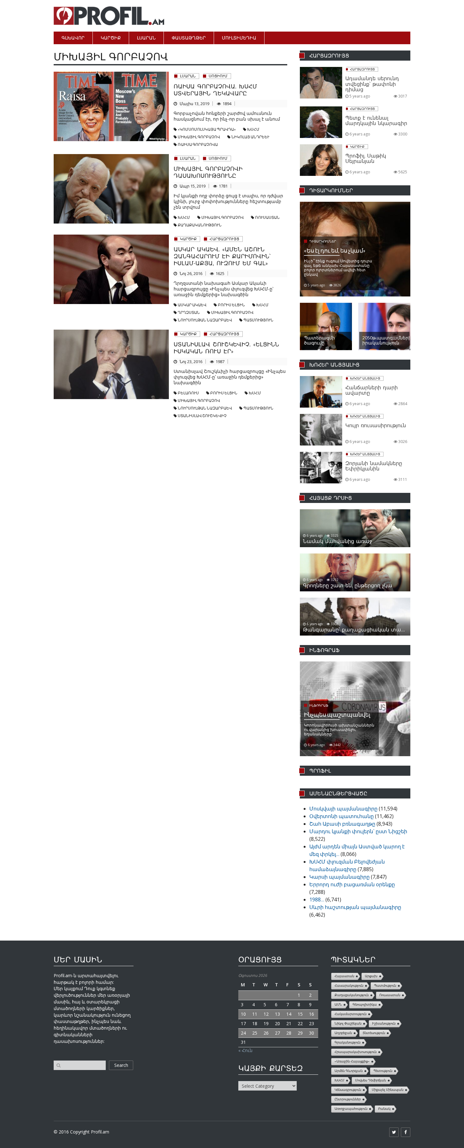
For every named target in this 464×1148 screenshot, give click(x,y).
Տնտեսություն (374, 1033)
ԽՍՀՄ (253, 129)
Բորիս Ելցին (231, 304)
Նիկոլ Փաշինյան (348, 1023)
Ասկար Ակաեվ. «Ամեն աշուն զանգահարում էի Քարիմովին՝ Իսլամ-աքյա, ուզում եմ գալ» (222, 256)
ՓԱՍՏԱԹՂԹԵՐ (189, 37)
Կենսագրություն (348, 1089)
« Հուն (245, 1050)
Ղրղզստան (189, 312)
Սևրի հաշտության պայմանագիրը (355, 907)
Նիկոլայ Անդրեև (250, 137)
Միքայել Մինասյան (387, 1089)
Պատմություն (258, 320)
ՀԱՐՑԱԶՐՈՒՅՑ (224, 238)
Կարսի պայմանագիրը (339, 876)
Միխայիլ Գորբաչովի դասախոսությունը (208, 172)
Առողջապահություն (351, 1108)
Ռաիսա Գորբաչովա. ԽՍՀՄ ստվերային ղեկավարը (215, 90)
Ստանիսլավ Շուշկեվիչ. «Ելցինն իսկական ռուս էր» (226, 348)
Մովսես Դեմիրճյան (370, 1080)
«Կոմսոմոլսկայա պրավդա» (207, 129)
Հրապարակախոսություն (356, 1052)
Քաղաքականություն (200, 225)
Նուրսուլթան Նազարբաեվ (205, 320)
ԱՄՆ (338, 1004)
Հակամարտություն (350, 1014)
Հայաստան (344, 976)
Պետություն (382, 1071)
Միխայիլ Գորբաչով (199, 137)
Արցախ (371, 976)
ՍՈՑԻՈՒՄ (218, 76)
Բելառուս (188, 393)
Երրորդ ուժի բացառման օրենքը (352, 884)
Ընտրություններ (348, 1099)
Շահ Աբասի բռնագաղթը (342, 823)
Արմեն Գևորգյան (349, 1071)
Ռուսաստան (267, 217)
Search (121, 1065)
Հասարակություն (349, 985)
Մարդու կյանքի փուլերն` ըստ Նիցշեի (358, 831)
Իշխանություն (384, 1023)
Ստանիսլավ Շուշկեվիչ (202, 415)
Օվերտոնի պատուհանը (341, 816)
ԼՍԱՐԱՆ (146, 37)
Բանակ (384, 1108)
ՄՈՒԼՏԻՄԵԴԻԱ (239, 37)
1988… (316, 899)
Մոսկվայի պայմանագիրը (343, 808)
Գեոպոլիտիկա (365, 1004)
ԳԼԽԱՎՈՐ (73, 37)
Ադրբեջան (343, 1033)
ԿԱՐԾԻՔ (111, 37)
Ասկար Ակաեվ (192, 304)
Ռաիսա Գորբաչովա (198, 144)
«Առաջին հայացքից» (352, 1061)
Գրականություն (347, 1042)
